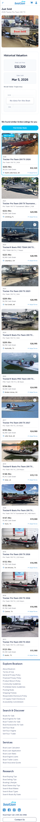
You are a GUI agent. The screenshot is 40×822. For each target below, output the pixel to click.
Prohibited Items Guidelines (14, 687)
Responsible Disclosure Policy (15, 696)
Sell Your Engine (9, 731)
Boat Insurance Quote (12, 762)
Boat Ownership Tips (11, 785)
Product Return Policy (11, 681)
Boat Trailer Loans (10, 759)
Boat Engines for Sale (11, 719)
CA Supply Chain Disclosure (14, 699)
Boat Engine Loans (10, 756)
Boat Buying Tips (10, 776)
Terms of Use (8, 672)
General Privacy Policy (11, 675)
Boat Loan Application (12, 750)
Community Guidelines (12, 684)
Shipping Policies (10, 693)
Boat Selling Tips (10, 779)
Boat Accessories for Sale (13, 725)
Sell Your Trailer (9, 734)
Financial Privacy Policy (12, 678)
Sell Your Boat (8, 728)
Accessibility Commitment (13, 702)
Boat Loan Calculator (11, 747)
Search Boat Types (10, 791)
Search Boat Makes (10, 788)
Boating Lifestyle (10, 782)
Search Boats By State (12, 794)
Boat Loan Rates (9, 753)
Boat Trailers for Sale (11, 722)
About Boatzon (9, 669)
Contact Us (20, 819)
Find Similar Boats (20, 128)
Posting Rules (8, 690)
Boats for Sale (8, 716)
